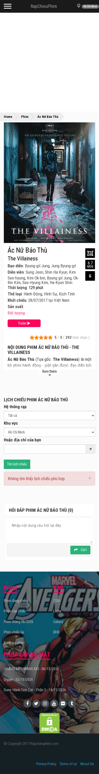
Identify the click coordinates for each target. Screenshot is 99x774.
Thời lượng (17, 287)
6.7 (90, 264)
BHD (56, 632)
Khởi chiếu (17, 300)
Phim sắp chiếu (15, 611)
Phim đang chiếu (16, 600)
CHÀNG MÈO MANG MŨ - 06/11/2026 (31, 669)
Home (8, 117)
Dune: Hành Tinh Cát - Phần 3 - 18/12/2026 (35, 690)
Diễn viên (16, 272)
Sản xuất (15, 306)
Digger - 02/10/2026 (18, 679)
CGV (56, 600)
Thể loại (15, 294)
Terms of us (68, 764)
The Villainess (23, 259)
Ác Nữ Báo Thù (27, 250)
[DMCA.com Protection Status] (49, 723)
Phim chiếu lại (14, 632)
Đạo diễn (15, 265)
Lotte (57, 611)
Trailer (22, 323)
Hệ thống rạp (15, 406)
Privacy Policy (46, 764)
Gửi (83, 550)
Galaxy (58, 621)
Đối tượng (16, 313)
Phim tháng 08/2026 (18, 621)
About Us (87, 764)
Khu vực (11, 423)
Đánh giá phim (14, 642)
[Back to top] (87, 760)
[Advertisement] (49, 62)
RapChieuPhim (44, 6)
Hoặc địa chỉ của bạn (22, 439)
